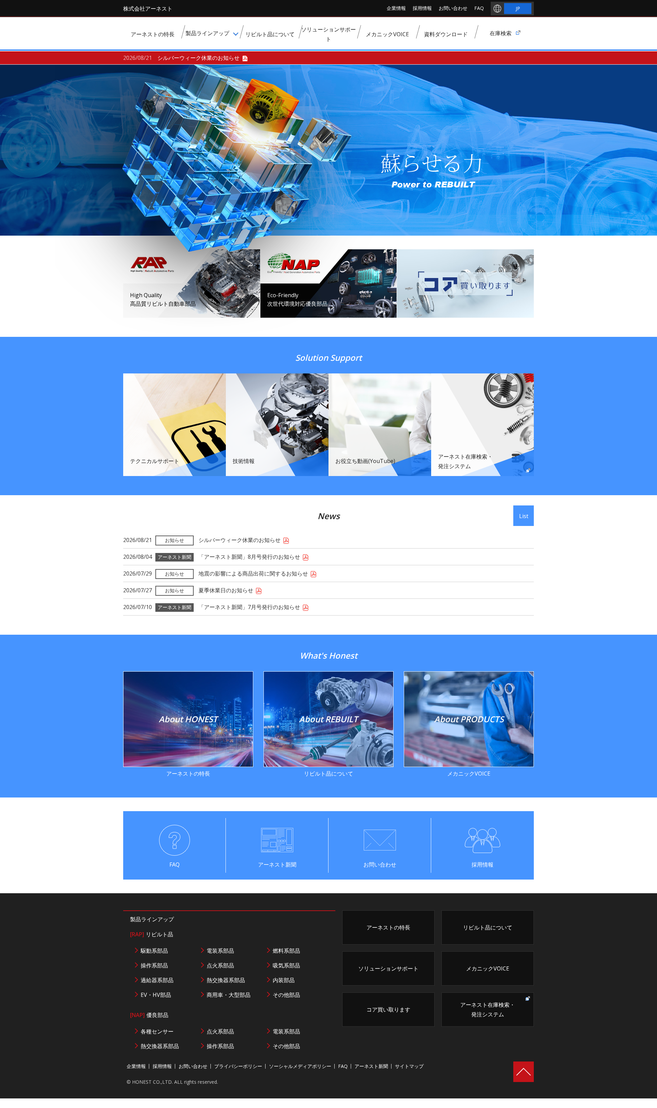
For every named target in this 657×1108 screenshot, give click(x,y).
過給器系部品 (157, 980)
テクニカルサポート (154, 461)
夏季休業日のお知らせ (225, 590)
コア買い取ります (388, 1009)
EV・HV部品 (156, 995)
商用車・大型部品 (228, 995)
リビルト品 (151, 934)
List (523, 516)
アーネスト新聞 (277, 864)
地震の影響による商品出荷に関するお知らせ (253, 573)
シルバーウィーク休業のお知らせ (198, 58)
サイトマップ (409, 1066)
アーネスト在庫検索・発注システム (465, 461)
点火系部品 (220, 965)
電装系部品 (220, 950)
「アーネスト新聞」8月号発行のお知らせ (249, 556)
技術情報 (244, 461)
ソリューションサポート (388, 968)
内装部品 (284, 980)
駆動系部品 (154, 950)
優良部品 (149, 1015)
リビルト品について (328, 745)
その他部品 (286, 995)
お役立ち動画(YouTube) (365, 461)
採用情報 (422, 8)
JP (518, 8)
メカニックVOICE (469, 745)
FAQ (479, 8)
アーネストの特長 (188, 745)
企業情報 (396, 8)
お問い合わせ (453, 8)
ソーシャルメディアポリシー (300, 1066)
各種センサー (157, 1031)
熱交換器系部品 (226, 980)
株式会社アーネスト (147, 8)
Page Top (523, 1071)
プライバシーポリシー (238, 1066)
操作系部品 (154, 965)
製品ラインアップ (152, 919)
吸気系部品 (286, 965)
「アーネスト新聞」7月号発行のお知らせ (249, 607)
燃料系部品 (286, 950)
